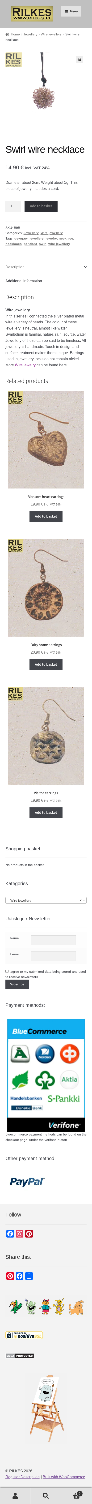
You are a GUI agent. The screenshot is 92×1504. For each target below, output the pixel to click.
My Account (15, 1496)
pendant (30, 244)
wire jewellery (59, 244)
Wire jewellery (51, 34)
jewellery (36, 238)
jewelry (51, 238)
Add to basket (41, 206)
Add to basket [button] (46, 516)
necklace (66, 238)
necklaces (13, 244)
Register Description (22, 1477)
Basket (70, 1492)
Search (46, 1496)
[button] (79, 59)
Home (15, 34)
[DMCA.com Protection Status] (46, 1356)
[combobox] (46, 900)
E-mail (14, 954)
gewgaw (21, 238)
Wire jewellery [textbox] (45, 900)
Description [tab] (15, 267)
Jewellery (30, 34)
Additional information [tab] (23, 281)
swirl (42, 244)
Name (14, 938)
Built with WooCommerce (64, 1477)
